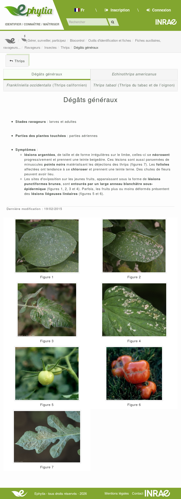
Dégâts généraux (86, 47)
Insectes (50, 47)
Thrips (65, 47)
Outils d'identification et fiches (109, 40)
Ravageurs (32, 47)
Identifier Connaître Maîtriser (32, 24)
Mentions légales (117, 493)
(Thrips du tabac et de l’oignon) (134, 85)
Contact (137, 493)
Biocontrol (77, 40)
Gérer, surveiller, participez (47, 40)
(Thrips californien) (47, 85)
